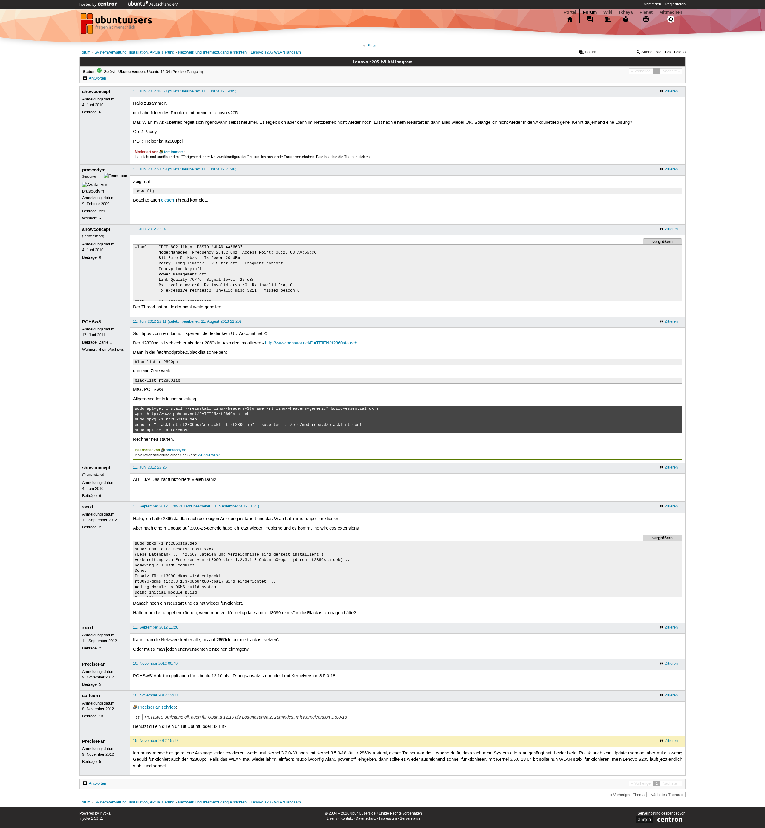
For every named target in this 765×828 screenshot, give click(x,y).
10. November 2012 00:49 (155, 663)
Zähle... (105, 342)
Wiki (607, 12)
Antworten (97, 78)
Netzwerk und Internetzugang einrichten (212, 52)
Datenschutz (366, 818)
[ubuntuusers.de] (116, 25)
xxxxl (87, 507)
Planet (646, 12)
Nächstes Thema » (667, 794)
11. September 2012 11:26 (155, 627)
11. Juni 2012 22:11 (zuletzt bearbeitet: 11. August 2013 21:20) (187, 321)
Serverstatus (410, 818)
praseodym (93, 170)
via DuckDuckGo (671, 52)
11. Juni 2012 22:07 (150, 229)
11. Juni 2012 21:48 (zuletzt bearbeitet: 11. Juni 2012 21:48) (184, 169)
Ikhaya (626, 12)
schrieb (168, 707)
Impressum (388, 818)
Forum (590, 12)
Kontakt (346, 818)
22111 (104, 211)
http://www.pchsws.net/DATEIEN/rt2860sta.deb (311, 343)
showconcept (96, 91)
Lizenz (332, 818)
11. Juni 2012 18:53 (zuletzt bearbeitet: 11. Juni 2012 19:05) (184, 91)
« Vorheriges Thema (627, 794)
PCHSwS (91, 322)
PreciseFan (93, 664)
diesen (167, 200)
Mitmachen (670, 12)
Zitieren (671, 91)
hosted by (88, 4)
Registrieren (675, 4)
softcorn (91, 696)
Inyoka (105, 813)
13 (101, 716)
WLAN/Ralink (209, 455)
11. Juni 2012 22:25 (150, 467)
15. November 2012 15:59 (155, 740)
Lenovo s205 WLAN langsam (276, 52)
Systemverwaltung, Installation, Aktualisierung (134, 52)
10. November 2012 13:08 (155, 695)
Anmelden (652, 4)
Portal (570, 12)
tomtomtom (174, 152)
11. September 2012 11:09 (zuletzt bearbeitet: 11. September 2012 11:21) (196, 506)
